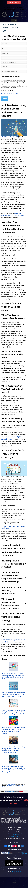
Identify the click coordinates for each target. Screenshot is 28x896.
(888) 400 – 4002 (14, 2)
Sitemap (14, 882)
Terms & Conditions (7, 93)
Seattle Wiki (15, 785)
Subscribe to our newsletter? (10, 77)
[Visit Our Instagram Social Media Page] (12, 846)
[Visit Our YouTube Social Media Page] (19, 846)
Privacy (16, 93)
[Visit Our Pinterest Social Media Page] (15, 846)
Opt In (4, 90)
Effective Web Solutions (9, 137)
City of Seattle (9, 785)
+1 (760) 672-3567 (14, 834)
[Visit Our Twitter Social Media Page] (9, 846)
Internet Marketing (11, 784)
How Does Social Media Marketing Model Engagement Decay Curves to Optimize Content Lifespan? (13, 694)
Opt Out (11, 90)
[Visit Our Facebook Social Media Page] (5, 846)
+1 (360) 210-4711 (14, 836)
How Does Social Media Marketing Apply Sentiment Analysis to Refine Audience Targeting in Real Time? (13, 712)
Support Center (16, 871)
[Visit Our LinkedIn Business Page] (22, 846)
